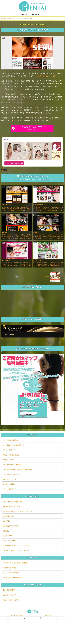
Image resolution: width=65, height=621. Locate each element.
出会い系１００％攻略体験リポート (15, 445)
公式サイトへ (32, 128)
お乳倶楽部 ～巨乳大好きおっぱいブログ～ (17, 511)
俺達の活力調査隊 (9, 590)
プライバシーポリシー (17, 615)
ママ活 (4, 170)
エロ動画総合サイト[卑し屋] (12, 501)
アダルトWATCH (8, 536)
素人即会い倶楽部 (9, 484)
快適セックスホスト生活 (11, 455)
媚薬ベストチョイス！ (10, 595)
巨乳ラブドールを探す (10, 334)
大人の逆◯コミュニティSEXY (45, 76)
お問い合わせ (48, 615)
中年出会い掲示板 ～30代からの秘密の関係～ (18, 469)
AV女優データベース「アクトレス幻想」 (16, 545)
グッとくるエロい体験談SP (12, 577)
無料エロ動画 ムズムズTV (11, 506)
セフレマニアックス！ (10, 489)
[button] (60, 374)
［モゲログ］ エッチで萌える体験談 (15, 563)
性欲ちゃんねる (8, 460)
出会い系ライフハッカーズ (12, 474)
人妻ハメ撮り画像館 (9, 540)
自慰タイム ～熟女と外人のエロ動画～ (16, 550)
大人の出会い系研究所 (10, 440)
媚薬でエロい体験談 (9, 568)
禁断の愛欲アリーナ (9, 479)
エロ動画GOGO (8, 516)
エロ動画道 (6, 521)
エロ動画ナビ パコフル (10, 526)
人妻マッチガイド (9, 450)
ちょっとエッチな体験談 (11, 573)
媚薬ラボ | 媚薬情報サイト (12, 600)
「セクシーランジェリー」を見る (14, 163)
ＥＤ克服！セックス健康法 (12, 464)
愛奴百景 (6, 531)
